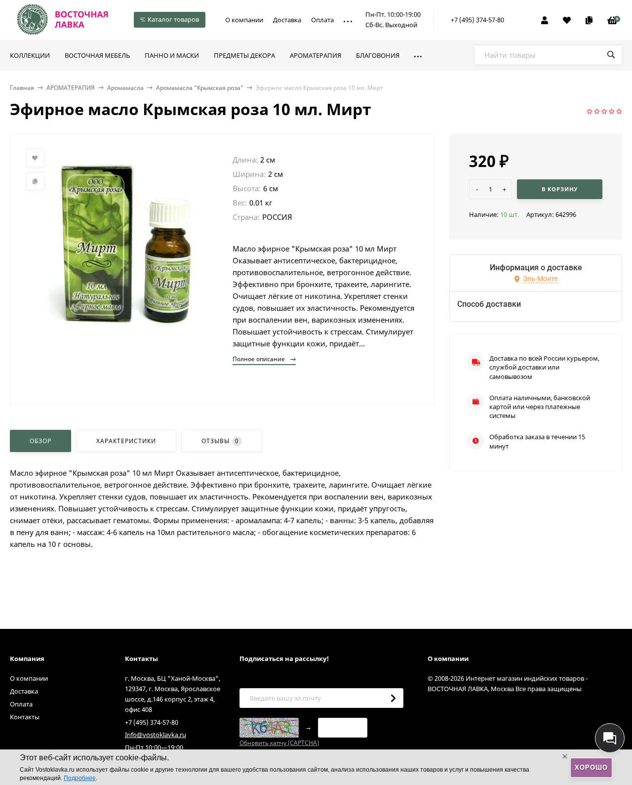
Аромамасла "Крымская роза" (199, 87)
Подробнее (80, 778)
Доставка (287, 19)
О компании (244, 19)
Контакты (25, 716)
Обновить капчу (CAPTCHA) (279, 743)
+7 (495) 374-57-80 (477, 19)
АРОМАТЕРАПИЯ (70, 87)
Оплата (322, 19)
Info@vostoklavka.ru (155, 734)
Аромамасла (125, 87)
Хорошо (591, 767)
